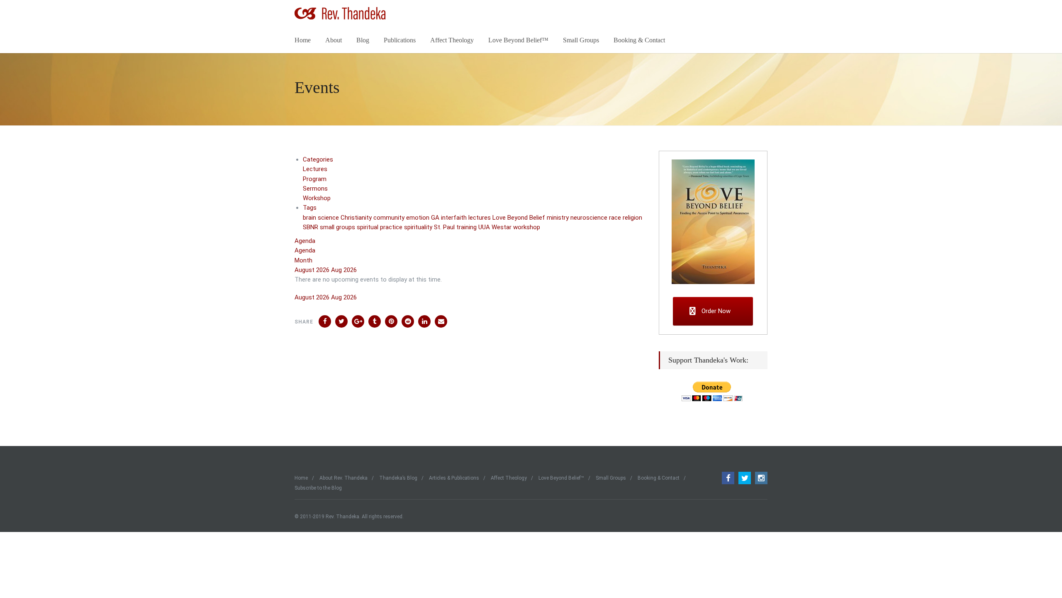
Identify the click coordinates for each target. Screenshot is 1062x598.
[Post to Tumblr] (374, 321)
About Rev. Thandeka (343, 478)
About (333, 40)
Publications (400, 40)
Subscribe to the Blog (318, 488)
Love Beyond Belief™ (518, 40)
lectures (480, 217)
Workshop (317, 198)
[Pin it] (391, 321)
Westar (502, 227)
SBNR (311, 227)
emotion (418, 217)
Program (314, 179)
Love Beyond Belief (519, 217)
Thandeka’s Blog (398, 478)
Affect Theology (452, 40)
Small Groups (581, 40)
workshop (526, 227)
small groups (338, 227)
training (467, 227)
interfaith (454, 217)
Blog (362, 40)
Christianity (357, 217)
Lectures (315, 169)
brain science (322, 217)
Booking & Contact (639, 40)
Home (303, 40)
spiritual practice (380, 227)
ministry (558, 217)
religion (632, 217)
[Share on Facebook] (325, 321)
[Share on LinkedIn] (408, 321)
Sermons (315, 188)
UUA (485, 227)
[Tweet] (341, 321)
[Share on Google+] (358, 321)
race (616, 217)
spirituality (419, 227)
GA (436, 217)
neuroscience (589, 217)
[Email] (441, 321)
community (389, 217)
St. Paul (445, 227)
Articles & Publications (454, 478)
